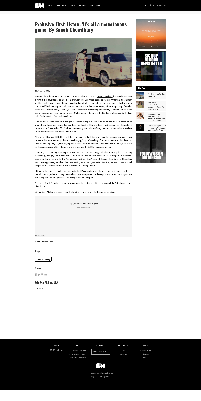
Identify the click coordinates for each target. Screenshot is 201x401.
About (123, 350)
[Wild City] (100, 365)
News (50, 5)
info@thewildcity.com (78, 350)
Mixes (72, 5)
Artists (82, 5)
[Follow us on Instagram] (156, 5)
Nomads (146, 354)
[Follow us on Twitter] (153, 5)
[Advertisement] (117, 317)
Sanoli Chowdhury (105, 96)
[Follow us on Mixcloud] (164, 5)
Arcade (145, 357)
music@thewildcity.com (78, 354)
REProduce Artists (45, 116)
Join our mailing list (100, 351)
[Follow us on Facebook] (150, 5)
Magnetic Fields (145, 350)
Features (61, 5)
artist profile (88, 191)
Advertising (123, 354)
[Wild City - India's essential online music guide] (39, 5)
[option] (151, 34)
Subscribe (41, 288)
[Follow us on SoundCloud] (160, 5)
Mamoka (108, 376)
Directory (95, 5)
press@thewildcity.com (78, 357)
